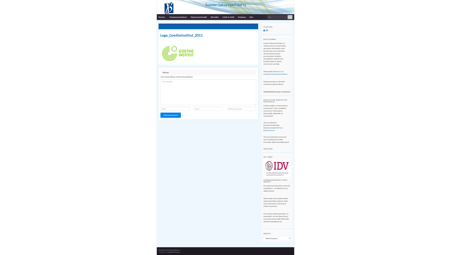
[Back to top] (446, 250)
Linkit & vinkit (228, 17)
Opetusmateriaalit (199, 17)
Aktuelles (215, 17)
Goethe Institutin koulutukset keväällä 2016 (179, 26)
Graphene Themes (174, 252)
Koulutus (242, 17)
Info (251, 17)
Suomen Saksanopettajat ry (225, 4)
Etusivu (162, 17)
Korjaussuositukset (178, 17)
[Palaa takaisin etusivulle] (225, 7)
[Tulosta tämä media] (254, 39)
